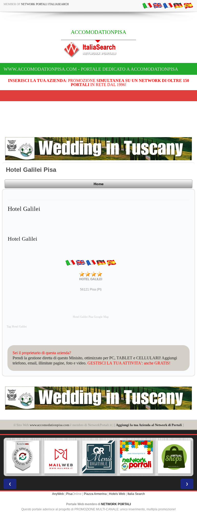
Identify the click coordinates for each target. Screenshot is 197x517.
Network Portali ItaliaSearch (45, 4)
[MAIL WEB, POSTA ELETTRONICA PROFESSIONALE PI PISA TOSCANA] (60, 456)
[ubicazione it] (147, 5)
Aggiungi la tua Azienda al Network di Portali (149, 425)
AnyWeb (58, 494)
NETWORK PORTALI (116, 504)
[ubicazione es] (188, 5)
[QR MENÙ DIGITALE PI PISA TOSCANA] (98, 456)
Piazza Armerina (95, 494)
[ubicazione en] (157, 5)
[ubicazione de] (178, 5)
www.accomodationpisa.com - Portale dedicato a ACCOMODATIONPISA (91, 69)
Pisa (69, 494)
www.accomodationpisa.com (49, 425)
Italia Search (136, 494)
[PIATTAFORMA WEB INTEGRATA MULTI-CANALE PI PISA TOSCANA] (22, 456)
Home (99, 184)
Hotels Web (117, 494)
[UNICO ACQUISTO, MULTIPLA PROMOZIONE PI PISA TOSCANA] (136, 456)
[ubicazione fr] (168, 5)
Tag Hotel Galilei (17, 326)
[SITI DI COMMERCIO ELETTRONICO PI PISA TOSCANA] (174, 456)
